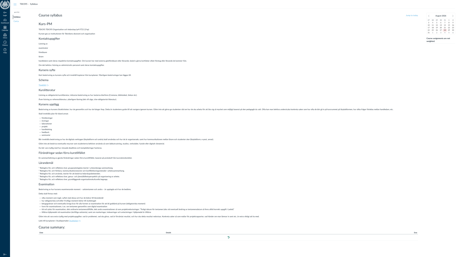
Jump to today (412, 15)
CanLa (16, 21)
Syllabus (17, 17)
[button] (5, 43)
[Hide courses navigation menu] (15, 4)
